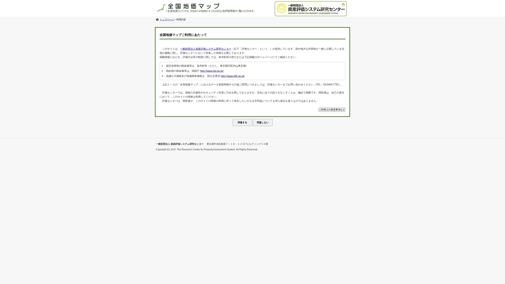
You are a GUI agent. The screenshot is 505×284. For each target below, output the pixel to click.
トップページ (167, 19)
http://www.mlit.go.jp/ (233, 76)
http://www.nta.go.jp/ (212, 70)
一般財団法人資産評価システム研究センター (205, 48)
